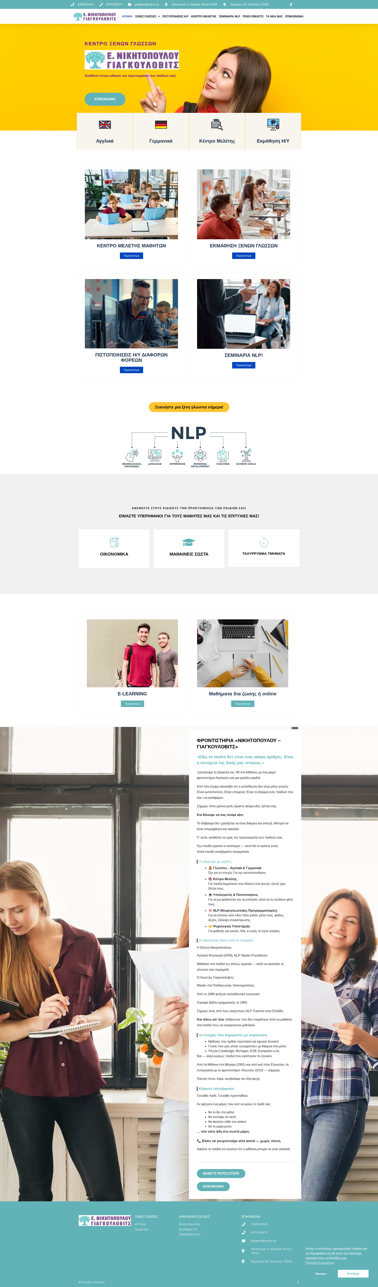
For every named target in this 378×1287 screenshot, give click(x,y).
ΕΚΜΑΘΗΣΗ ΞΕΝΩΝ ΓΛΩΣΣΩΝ (244, 245)
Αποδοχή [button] (353, 1273)
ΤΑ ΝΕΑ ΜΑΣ (274, 16)
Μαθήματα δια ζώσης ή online (242, 693)
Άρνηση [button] (321, 1273)
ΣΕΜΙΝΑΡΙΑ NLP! (244, 355)
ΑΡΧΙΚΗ (127, 16)
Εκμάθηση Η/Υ (273, 141)
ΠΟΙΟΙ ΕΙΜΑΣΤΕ (253, 16)
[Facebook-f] (297, 1282)
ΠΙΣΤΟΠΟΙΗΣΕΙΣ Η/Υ (175, 16)
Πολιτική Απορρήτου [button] (320, 1263)
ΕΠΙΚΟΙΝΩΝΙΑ (294, 16)
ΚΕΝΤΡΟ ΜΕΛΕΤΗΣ (203, 16)
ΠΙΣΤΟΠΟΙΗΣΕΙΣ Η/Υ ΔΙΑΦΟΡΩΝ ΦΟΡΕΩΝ (131, 357)
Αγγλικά (105, 141)
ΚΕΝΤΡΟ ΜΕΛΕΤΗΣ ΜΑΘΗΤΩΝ (131, 245)
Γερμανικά (160, 141)
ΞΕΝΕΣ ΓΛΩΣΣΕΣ (145, 16)
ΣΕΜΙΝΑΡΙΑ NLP (229, 16)
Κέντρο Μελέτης (217, 141)
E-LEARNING (132, 693)
